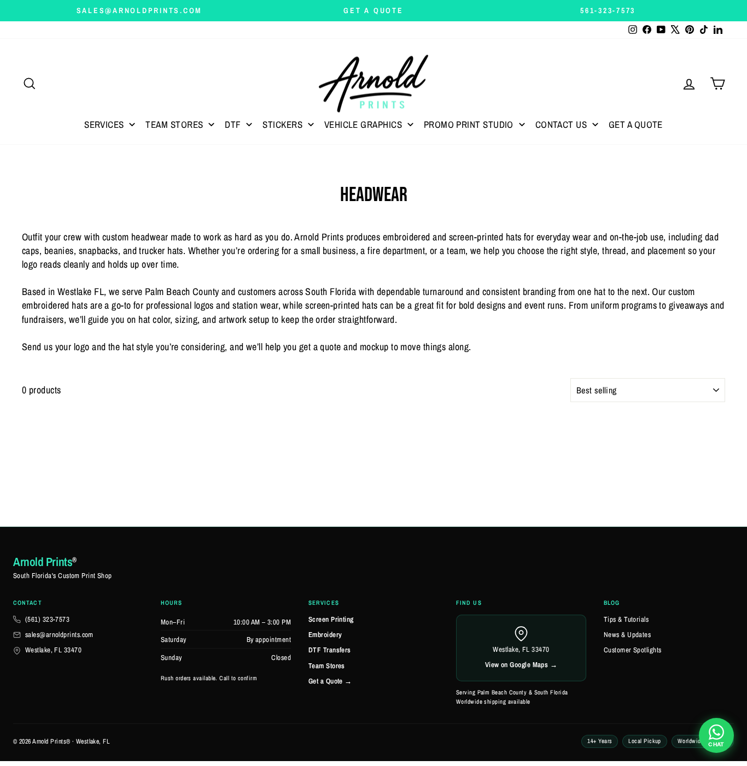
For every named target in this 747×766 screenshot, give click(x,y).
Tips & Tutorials (626, 619)
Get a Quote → (330, 681)
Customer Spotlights (633, 650)
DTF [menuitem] (233, 124)
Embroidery (325, 634)
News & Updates (627, 634)
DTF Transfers (329, 650)
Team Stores (326, 665)
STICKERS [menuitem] (282, 124)
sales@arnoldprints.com (59, 634)
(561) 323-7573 (47, 619)
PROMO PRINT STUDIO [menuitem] (468, 124)
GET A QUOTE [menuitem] (636, 124)
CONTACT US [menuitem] (561, 124)
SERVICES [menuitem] (104, 124)
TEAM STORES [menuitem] (174, 124)
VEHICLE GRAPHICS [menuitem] (363, 124)
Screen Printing (331, 619)
